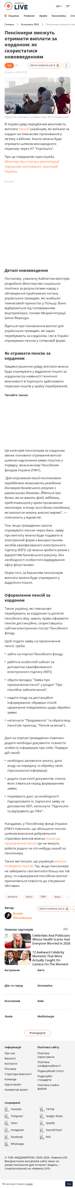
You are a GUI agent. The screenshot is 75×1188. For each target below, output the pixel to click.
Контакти (11, 1063)
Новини (29, 15)
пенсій (24, 129)
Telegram (17, 1116)
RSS (48, 1137)
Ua (58, 6)
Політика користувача (46, 1055)
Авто (41, 970)
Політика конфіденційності (49, 1064)
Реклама (10, 1069)
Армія (43, 15)
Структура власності (18, 1074)
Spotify (50, 1123)
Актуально (12, 970)
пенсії (29, 896)
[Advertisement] (37, 222)
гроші (57, 896)
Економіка (59, 15)
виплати (12, 896)
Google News (54, 1116)
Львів (8, 1016)
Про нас (10, 1053)
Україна (13, 16)
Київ (41, 1001)
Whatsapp (17, 1144)
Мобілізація (46, 1016)
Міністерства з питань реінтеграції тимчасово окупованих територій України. (32, 166)
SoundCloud (54, 1130)
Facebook (17, 1137)
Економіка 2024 (30, 24)
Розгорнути (38, 1033)
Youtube (16, 1109)
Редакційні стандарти (45, 1078)
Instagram (17, 1130)
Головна (9, 24)
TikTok (50, 1109)
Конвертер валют (16, 1089)
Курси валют (13, 1084)
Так (69, 1183)
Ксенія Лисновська (22, 915)
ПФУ (43, 896)
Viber (14, 1123)
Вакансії (10, 1058)
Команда (10, 1079)
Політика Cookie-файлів (49, 1086)
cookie (29, 1183)
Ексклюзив (12, 1001)
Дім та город (14, 985)
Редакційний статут (51, 1071)
